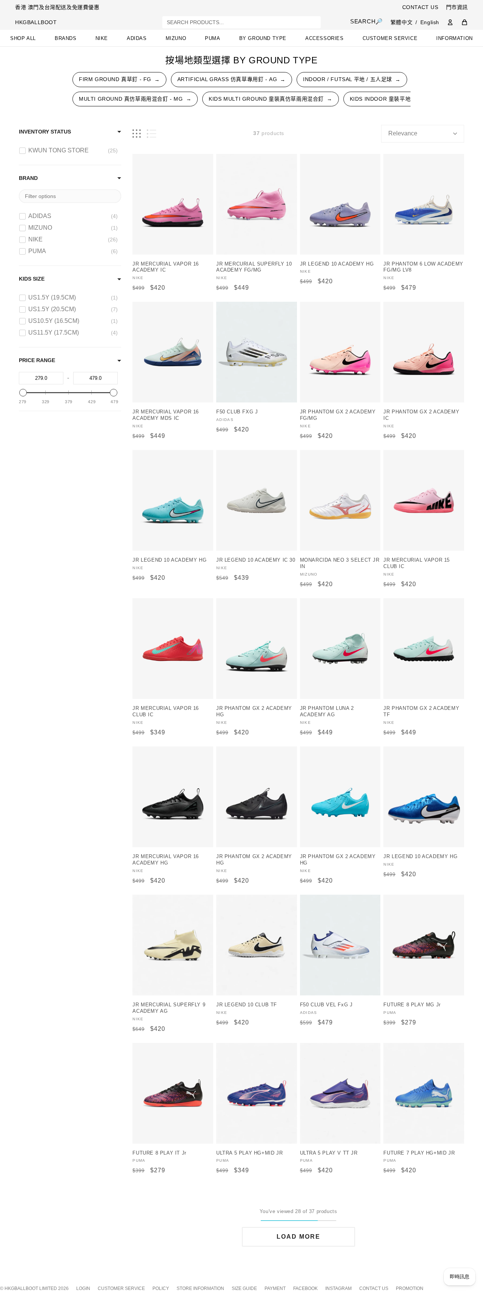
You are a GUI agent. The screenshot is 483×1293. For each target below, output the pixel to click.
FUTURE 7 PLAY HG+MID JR (419, 1153)
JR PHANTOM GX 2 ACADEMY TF (421, 711)
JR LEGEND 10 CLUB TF (246, 1004)
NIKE (101, 38)
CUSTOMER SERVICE (390, 38)
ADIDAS (137, 38)
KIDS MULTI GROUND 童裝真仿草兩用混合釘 (270, 99)
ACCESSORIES (324, 38)
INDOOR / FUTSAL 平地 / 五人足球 (352, 79)
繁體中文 (401, 22)
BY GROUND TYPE (262, 38)
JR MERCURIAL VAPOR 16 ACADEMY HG (165, 860)
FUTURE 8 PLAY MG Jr (411, 1004)
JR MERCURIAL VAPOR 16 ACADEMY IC (165, 267)
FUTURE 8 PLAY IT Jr (159, 1153)
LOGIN (83, 1288)
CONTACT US (420, 7)
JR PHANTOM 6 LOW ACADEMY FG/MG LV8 (423, 267)
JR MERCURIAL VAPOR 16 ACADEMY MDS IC (165, 415)
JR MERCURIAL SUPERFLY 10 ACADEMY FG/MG (254, 267)
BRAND (28, 178)
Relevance (402, 133)
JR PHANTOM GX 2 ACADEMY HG (254, 711)
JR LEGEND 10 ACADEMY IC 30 (255, 560)
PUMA (212, 38)
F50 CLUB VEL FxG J (326, 1004)
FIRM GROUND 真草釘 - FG (119, 79)
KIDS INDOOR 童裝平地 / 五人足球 (398, 99)
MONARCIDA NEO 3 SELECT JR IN (340, 563)
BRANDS (66, 38)
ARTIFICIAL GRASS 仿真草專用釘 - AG (231, 79)
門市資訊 (457, 7)
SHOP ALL (23, 38)
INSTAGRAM (338, 1288)
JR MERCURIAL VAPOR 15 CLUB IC (416, 563)
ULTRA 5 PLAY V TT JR (329, 1153)
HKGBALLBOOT (36, 22)
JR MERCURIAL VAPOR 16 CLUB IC (165, 711)
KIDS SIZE (32, 279)
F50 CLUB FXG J (237, 412)
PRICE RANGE (37, 360)
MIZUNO (176, 38)
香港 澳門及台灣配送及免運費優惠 (57, 7)
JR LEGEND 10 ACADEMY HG (337, 264)
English (429, 22)
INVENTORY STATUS (45, 132)
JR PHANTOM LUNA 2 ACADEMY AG (327, 711)
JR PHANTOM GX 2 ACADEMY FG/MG (338, 415)
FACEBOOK (305, 1288)
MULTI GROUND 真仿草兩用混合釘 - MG (135, 99)
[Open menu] (26, 11)
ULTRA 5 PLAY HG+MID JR (249, 1153)
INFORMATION (454, 38)
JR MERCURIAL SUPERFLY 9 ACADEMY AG (168, 1008)
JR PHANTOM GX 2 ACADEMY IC (421, 415)
